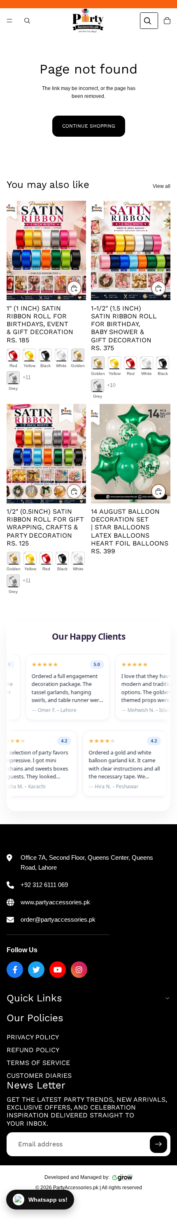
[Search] (27, 21)
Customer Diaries (39, 1075)
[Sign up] (158, 1144)
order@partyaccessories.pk (58, 919)
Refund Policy (33, 1050)
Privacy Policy (33, 1037)
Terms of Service (38, 1063)
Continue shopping (88, 126)
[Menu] (9, 20)
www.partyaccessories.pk (55, 902)
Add (165, 491)
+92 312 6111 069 (44, 884)
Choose (81, 288)
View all (161, 186)
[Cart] (167, 21)
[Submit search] (147, 20)
